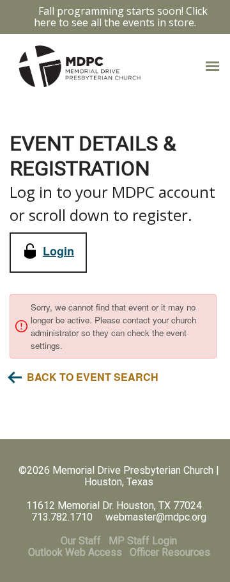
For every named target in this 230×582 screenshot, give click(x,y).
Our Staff (81, 541)
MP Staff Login (143, 541)
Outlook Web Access (75, 552)
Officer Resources (170, 552)
